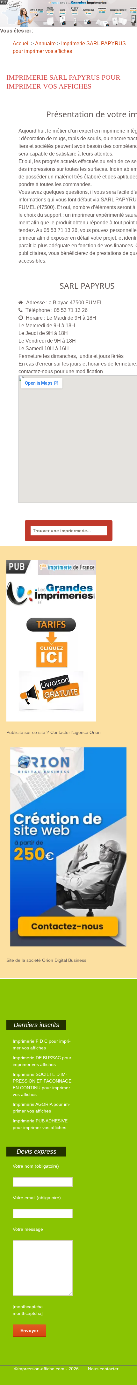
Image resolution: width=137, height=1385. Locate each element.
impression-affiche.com (41, 1368)
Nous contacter (103, 1368)
